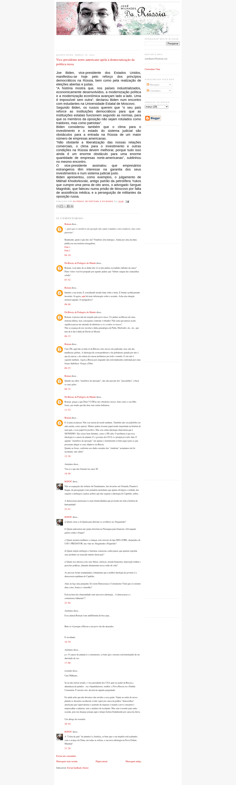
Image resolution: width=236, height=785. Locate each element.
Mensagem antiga (133, 761)
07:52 (68, 279)
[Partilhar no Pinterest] (72, 206)
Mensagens (154, 84)
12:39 (68, 456)
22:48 (68, 602)
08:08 (68, 304)
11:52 (68, 409)
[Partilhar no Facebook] (68, 206)
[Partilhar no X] (65, 206)
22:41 (68, 508)
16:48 (68, 473)
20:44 (68, 723)
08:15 (68, 336)
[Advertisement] (77, 40)
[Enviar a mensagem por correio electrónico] (127, 201)
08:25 (68, 367)
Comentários (155, 90)
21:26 (68, 748)
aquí (83, 296)
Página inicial (101, 761)
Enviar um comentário (66, 755)
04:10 (68, 255)
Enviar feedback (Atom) (77, 767)
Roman (68, 223)
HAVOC (68, 481)
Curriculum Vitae (152, 69)
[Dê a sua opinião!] (61, 206)
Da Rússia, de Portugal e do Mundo (80, 262)
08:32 (68, 388)
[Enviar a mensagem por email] (58, 206)
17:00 (68, 662)
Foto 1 (67, 246)
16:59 (68, 641)
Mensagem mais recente (66, 761)
